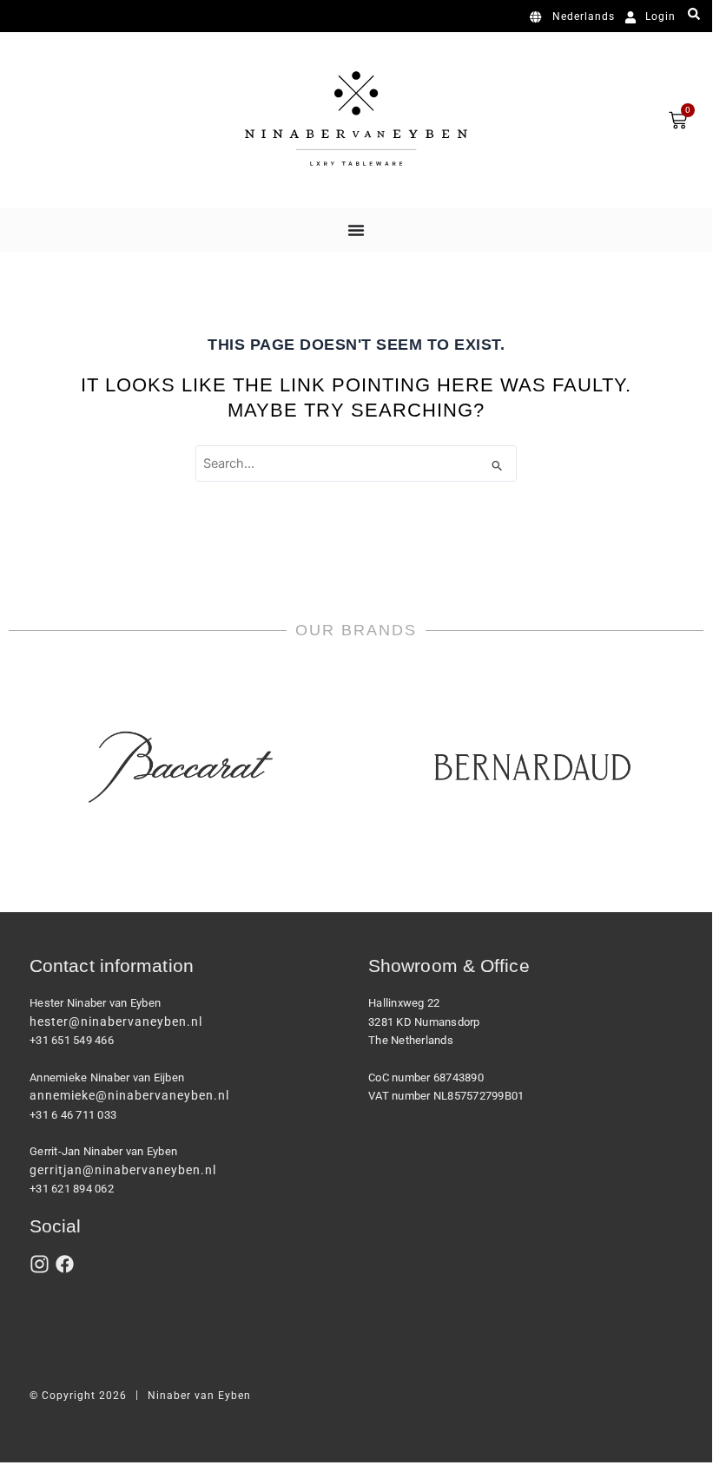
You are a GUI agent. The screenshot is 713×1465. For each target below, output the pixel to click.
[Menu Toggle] (356, 230)
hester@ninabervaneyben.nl (116, 1021)
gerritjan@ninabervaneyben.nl (123, 1170)
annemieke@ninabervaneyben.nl (129, 1095)
